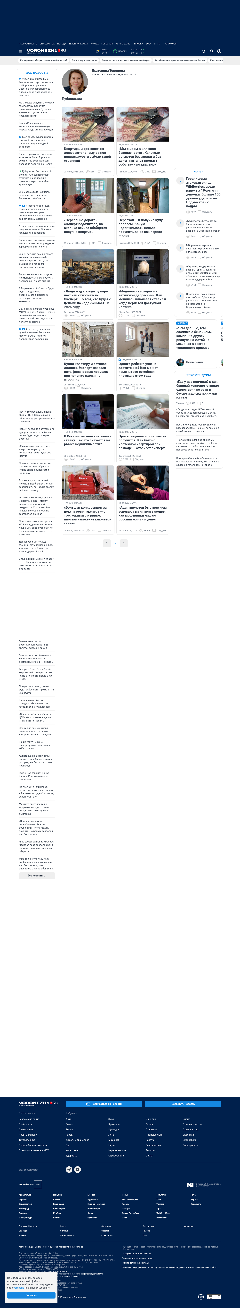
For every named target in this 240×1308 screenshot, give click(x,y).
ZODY (149, 44)
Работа (150, 1139)
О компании (26, 1129)
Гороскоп (107, 44)
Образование (116, 1155)
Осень (149, 1124)
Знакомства (47, 44)
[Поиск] (204, 51)
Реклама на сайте (29, 1119)
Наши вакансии (28, 1134)
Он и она (151, 1119)
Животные (72, 1150)
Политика (151, 1129)
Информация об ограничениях (136, 1254)
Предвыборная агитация (33, 1145)
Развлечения (153, 1145)
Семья (149, 1155)
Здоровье (71, 1155)
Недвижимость (28, 44)
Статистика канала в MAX (34, 1150)
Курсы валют (124, 44)
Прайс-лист (25, 1124)
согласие (18, 1287)
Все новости (37, 73)
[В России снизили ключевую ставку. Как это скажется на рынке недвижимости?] (88, 411)
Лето (111, 1134)
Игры (157, 44)
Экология (188, 1134)
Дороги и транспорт (77, 1139)
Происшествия (154, 1134)
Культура (113, 1129)
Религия (150, 1150)
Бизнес (70, 1124)
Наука (111, 1145)
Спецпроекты (191, 1145)
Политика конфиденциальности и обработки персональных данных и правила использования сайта (169, 1267)
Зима (111, 1119)
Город (69, 1134)
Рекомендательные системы (135, 1263)
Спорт (186, 1119)
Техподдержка (27, 1139)
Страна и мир (190, 1129)
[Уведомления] (211, 51)
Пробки (138, 44)
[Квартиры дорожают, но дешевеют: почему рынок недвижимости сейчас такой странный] (88, 124)
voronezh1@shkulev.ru (57, 1271)
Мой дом (113, 1139)
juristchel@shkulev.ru (93, 1274)
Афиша (95, 44)
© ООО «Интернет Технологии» (71, 1297)
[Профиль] (219, 51)
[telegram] (69, 1169)
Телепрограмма (78, 44)
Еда (68, 1145)
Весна (69, 1129)
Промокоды (170, 44)
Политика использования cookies (137, 1258)
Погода (61, 44)
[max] (77, 1169)
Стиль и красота (192, 1124)
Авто (69, 1119)
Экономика (189, 1139)
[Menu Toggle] (21, 51)
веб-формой (73, 1276)
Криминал (114, 1124)
